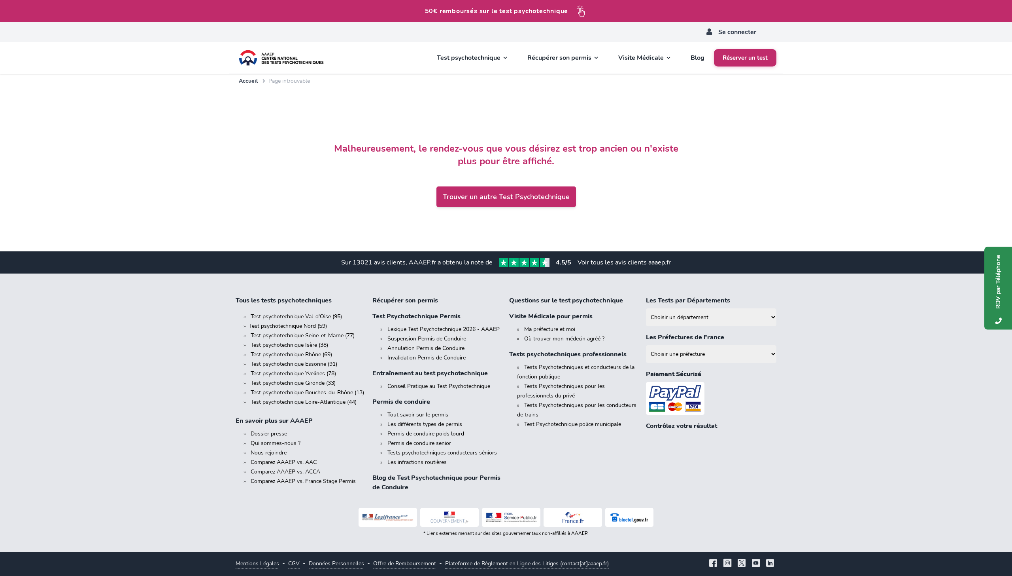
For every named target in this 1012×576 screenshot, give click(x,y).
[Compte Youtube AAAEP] (756, 564)
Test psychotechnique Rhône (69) (291, 354)
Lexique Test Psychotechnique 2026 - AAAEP (443, 329)
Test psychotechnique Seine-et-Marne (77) (303, 335)
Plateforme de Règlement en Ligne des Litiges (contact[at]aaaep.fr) (527, 563)
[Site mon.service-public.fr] (511, 517)
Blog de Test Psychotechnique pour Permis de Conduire (436, 482)
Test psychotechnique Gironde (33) (293, 383)
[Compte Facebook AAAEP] (713, 564)
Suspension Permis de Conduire (426, 338)
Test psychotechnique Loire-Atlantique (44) (304, 402)
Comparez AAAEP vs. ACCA (285, 471)
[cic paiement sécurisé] (711, 398)
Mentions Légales (257, 563)
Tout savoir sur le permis (417, 414)
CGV (294, 563)
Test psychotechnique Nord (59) (288, 326)
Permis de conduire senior (419, 443)
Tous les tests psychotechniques (284, 300)
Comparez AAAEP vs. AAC (284, 462)
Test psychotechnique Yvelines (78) (293, 373)
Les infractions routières (417, 462)
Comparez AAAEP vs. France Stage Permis (303, 481)
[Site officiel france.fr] (573, 517)
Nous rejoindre (269, 452)
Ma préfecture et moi (549, 329)
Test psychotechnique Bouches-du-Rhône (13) (307, 392)
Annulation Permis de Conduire (425, 348)
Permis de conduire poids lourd (425, 433)
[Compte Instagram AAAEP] (727, 564)
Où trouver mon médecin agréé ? (564, 338)
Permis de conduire (401, 401)
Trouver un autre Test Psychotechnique (506, 197)
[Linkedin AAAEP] (770, 564)
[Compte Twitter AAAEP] (741, 564)
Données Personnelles (336, 563)
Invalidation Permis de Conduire (426, 357)
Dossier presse (269, 433)
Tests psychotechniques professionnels (568, 354)
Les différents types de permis (424, 424)
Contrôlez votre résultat (681, 426)
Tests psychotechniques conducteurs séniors (442, 452)
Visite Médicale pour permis (551, 316)
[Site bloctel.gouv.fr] (629, 517)
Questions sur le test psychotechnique (566, 300)
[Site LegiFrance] (388, 517)
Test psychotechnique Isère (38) (289, 345)
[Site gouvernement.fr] (449, 517)
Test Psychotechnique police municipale (572, 424)
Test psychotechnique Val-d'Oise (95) (296, 316)
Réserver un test (745, 58)
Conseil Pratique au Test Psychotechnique (438, 386)
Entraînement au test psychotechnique (430, 373)
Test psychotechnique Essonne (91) (294, 364)
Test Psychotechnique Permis (416, 316)
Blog (697, 57)
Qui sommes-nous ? (275, 443)
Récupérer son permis (405, 300)
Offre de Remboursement (404, 563)
